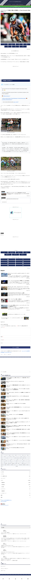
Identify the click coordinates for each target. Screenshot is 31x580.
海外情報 (2, 233)
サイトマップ (3, 566)
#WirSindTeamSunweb (22, 98)
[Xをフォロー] (23, 259)
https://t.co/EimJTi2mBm (7, 98)
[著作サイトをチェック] (8, 259)
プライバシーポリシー (4, 568)
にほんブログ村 (3, 501)
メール (2, 339)
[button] (23, 46)
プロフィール (3, 570)
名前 (2, 336)
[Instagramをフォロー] (8, 261)
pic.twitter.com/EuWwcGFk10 (6, 99)
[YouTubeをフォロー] (23, 261)
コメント (2, 327)
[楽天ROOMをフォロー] (23, 263)
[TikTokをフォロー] (8, 263)
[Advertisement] (15, 72)
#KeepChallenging (14, 98)
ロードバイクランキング (4, 505)
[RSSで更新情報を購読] (23, 265)
